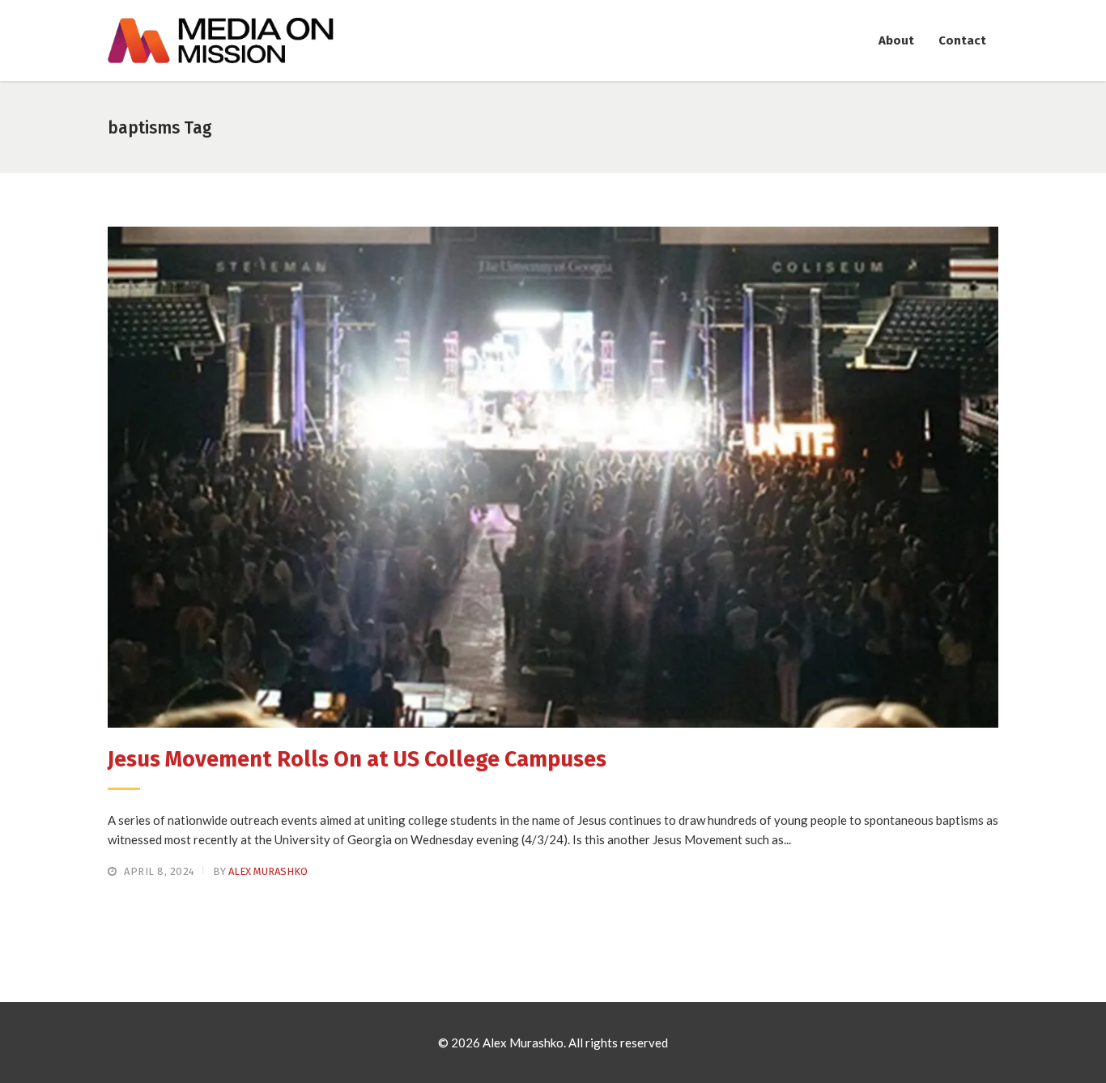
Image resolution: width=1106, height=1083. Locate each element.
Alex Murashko (268, 871)
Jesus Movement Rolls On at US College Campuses (357, 759)
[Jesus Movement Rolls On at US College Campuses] (553, 477)
